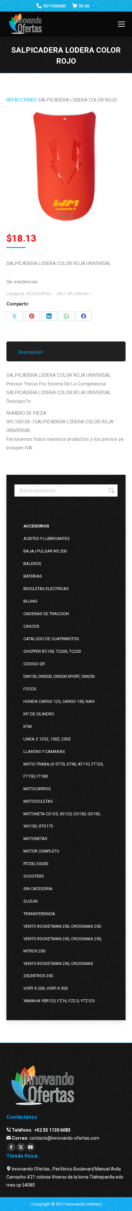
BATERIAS (32, 576)
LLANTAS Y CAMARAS (44, 751)
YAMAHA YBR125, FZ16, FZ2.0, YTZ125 (59, 1000)
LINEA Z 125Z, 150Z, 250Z (47, 739)
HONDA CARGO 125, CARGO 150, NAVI (59, 701)
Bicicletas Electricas (46, 588)
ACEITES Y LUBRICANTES (46, 538)
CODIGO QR (34, 663)
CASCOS (31, 626)
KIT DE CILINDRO (38, 714)
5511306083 (54, 6)
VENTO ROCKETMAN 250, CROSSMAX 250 (62, 926)
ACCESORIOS (38, 293)
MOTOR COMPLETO (41, 851)
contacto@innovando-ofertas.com (64, 1138)
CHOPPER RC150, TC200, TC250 (52, 651)
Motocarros (37, 788)
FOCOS (30, 688)
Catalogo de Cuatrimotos (51, 638)
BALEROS (32, 563)
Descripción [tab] (30, 352)
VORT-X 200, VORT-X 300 (45, 988)
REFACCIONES (21, 100)
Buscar (111, 490)
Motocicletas (38, 801)
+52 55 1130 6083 (51, 1130)
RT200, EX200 (35, 863)
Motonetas (35, 838)
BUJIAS (30, 601)
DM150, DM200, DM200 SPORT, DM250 (59, 676)
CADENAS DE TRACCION (46, 613)
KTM (27, 726)
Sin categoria (38, 888)
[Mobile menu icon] (121, 24)
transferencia (39, 913)
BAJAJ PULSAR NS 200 (45, 551)
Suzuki (30, 901)
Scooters (33, 876)
